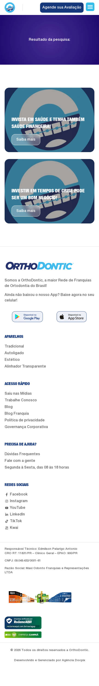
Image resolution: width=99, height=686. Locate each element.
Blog (9, 407)
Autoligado (14, 353)
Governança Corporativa (26, 427)
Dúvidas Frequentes (22, 454)
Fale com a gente (20, 461)
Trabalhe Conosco (21, 400)
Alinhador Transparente (25, 366)
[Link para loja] (27, 316)
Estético (12, 360)
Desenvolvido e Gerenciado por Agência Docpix (49, 660)
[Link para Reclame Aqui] (23, 623)
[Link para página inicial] (10, 7)
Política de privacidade (25, 420)
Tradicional (14, 346)
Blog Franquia (17, 413)
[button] (90, 7)
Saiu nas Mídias (18, 393)
